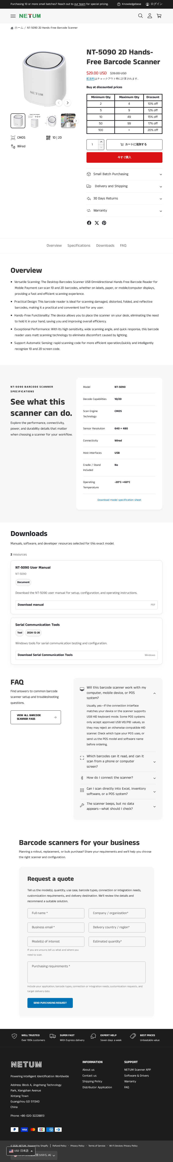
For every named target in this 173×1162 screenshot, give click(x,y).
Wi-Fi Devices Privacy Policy (123, 1146)
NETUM (22, 1146)
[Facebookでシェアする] (89, 222)
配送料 (90, 79)
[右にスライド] (67, 102)
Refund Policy (59, 1146)
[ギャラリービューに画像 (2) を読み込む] (34, 120)
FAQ (123, 245)
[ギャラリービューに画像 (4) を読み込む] (68, 120)
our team (79, 4)
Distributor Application (97, 1087)
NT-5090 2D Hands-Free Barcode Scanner (52, 28)
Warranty (130, 1081)
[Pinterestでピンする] (104, 222)
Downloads (105, 245)
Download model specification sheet (119, 500)
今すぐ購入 (124, 157)
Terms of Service (96, 1146)
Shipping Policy (92, 1081)
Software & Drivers (136, 1076)
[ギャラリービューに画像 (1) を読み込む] (18, 120)
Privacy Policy (77, 1146)
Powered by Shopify (38, 1146)
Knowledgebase (131, 4)
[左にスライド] (58, 102)
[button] (13, 16)
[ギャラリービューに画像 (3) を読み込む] (51, 120)
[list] (86, 1038)
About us (88, 1070)
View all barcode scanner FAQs (29, 717)
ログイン (156, 4)
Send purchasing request (50, 1003)
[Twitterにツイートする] (96, 222)
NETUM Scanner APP (137, 1070)
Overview (54, 245)
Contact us (89, 1076)
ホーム (19, 28)
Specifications (79, 245)
